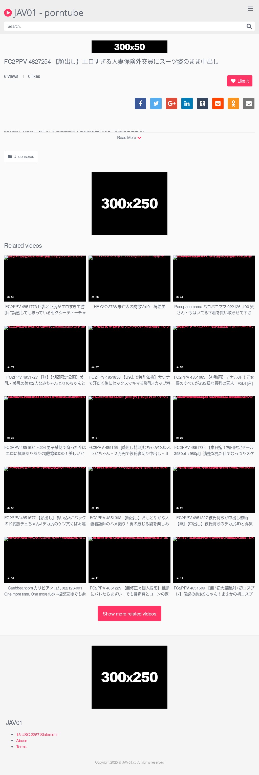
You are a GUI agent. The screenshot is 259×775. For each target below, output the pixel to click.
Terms (21, 746)
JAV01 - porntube (47, 12)
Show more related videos (129, 613)
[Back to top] (245, 759)
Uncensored (23, 156)
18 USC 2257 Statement (36, 734)
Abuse (21, 740)
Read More (127, 137)
